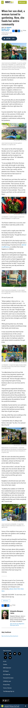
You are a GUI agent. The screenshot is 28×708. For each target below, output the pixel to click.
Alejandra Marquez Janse (6, 28)
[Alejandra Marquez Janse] (5, 614)
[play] (2, 706)
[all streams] (26, 706)
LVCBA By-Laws (7, 681)
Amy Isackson (5, 30)
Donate (23, 2)
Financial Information (8, 678)
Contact (5, 664)
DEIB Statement (7, 667)
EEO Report (6, 671)
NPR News (5, 600)
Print (24, 30)
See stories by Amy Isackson (10, 636)
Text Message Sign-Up (8, 691)
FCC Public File (6, 674)
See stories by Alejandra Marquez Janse (17, 624)
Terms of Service (7, 688)
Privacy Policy (6, 684)
